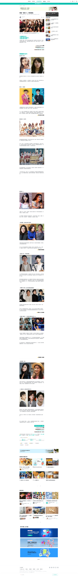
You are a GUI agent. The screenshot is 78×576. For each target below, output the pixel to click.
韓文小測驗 (55, 574)
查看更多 (38, 559)
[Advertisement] (32, 184)
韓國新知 (24, 5)
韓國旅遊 (21, 5)
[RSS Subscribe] (23, 574)
